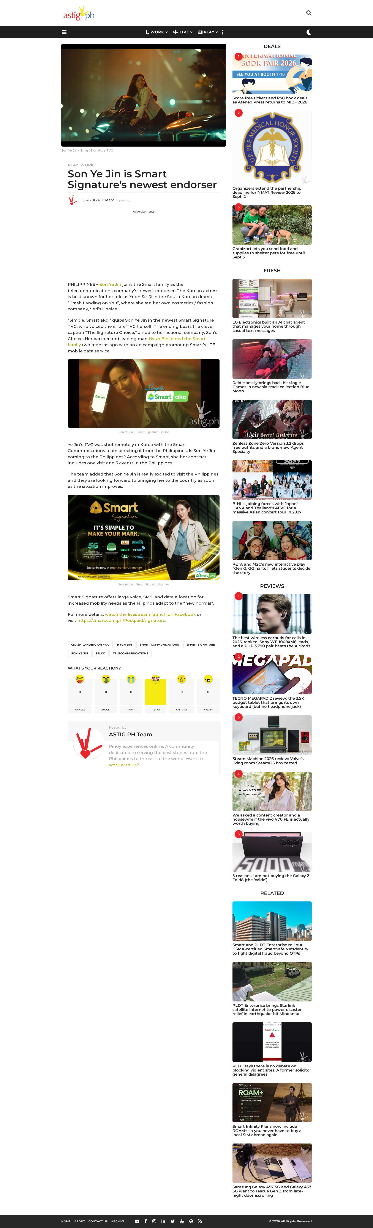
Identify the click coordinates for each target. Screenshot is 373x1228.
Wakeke (79, 709)
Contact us (98, 1221)
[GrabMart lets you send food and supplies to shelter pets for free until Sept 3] (272, 225)
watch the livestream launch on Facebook (150, 614)
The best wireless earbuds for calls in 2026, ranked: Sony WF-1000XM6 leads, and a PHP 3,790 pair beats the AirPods (271, 642)
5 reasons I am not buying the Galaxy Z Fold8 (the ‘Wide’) (271, 877)
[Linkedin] (163, 1221)
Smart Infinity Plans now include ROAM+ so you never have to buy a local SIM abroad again (267, 1130)
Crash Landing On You (90, 644)
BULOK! (106, 709)
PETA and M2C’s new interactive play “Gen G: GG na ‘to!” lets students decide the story (271, 568)
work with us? (124, 764)
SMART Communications (159, 644)
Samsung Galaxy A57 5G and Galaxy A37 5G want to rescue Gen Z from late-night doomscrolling (271, 1191)
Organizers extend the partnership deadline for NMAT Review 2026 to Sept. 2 (266, 192)
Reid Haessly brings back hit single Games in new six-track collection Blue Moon (270, 387)
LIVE (184, 32)
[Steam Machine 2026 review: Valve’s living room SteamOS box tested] (272, 735)
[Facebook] (145, 1221)
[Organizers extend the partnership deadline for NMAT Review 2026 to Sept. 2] (272, 147)
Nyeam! (208, 709)
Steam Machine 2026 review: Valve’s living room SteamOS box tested (267, 760)
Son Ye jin (79, 653)
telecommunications (130, 653)
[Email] (137, 1221)
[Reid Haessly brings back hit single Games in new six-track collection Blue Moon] (272, 359)
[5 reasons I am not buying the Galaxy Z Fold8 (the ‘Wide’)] (272, 851)
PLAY (209, 32)
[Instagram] (154, 1221)
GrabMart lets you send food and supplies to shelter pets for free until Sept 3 (268, 253)
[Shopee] (191, 1221)
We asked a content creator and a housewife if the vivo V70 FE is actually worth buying (270, 819)
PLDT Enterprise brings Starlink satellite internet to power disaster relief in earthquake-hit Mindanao (267, 1009)
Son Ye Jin (110, 284)
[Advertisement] (144, 244)
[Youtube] (182, 1221)
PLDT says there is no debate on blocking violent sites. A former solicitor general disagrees (271, 1070)
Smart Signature (200, 644)
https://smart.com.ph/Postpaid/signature (121, 620)
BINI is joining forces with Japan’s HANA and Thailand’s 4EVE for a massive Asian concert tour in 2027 (267, 508)
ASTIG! (156, 709)
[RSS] (200, 1221)
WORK (157, 32)
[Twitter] (173, 1221)
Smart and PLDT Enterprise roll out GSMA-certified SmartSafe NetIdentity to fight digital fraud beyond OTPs (270, 949)
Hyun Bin (124, 644)
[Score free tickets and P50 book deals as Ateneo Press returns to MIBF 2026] (272, 74)
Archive (118, 1221)
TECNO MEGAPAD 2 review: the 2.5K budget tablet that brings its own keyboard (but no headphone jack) (268, 702)
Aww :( (131, 709)
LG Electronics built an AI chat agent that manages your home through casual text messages (268, 326)
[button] (309, 13)
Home (66, 1221)
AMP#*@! (181, 709)
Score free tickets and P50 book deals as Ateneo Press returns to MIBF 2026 (269, 100)
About (79, 1221)
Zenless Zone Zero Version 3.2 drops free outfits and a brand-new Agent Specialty (268, 447)
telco (100, 653)
